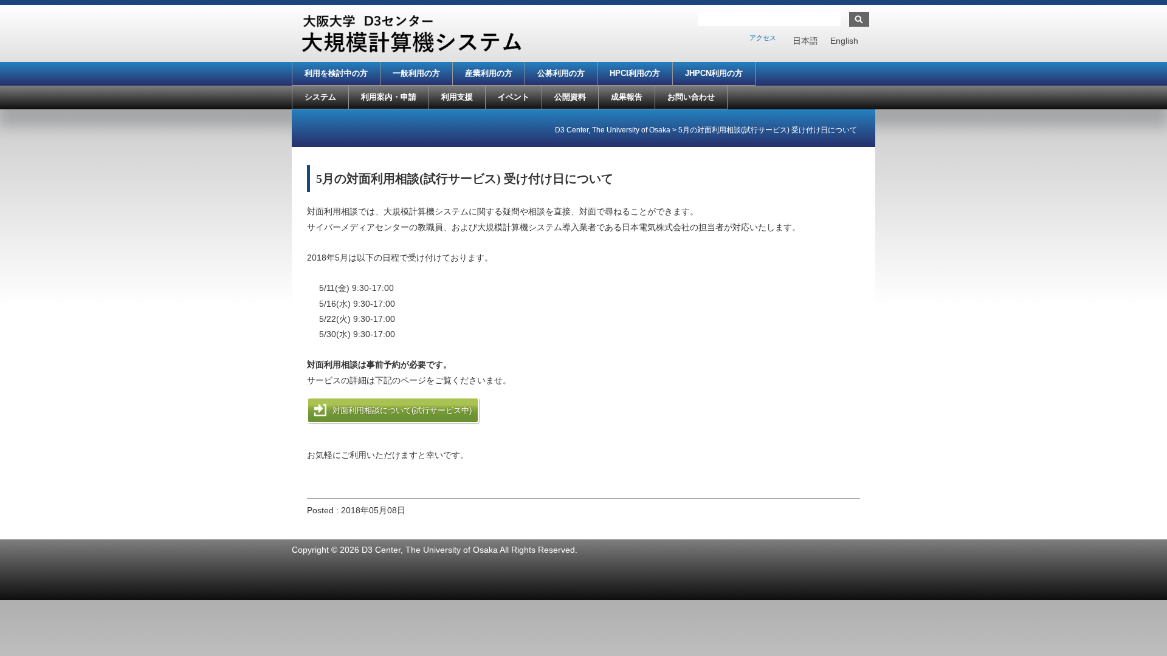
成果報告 (626, 96)
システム (320, 96)
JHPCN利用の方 (714, 73)
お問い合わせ (691, 96)
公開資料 (570, 96)
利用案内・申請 (388, 96)
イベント (513, 96)
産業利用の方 (488, 73)
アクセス (762, 37)
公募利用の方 (561, 73)
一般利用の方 (416, 73)
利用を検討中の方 (336, 73)
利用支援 (457, 96)
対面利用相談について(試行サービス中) (402, 410)
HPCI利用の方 (635, 73)
